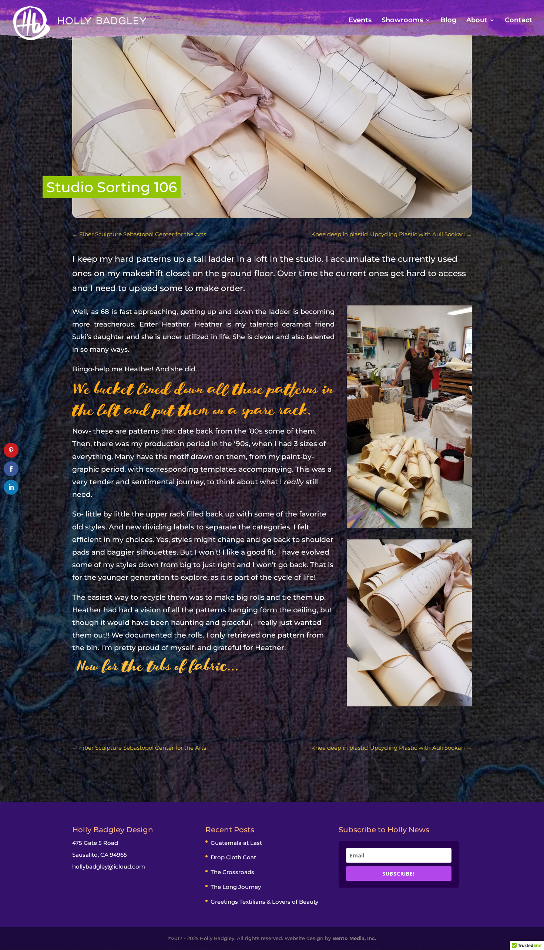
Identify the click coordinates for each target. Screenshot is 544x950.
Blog (448, 20)
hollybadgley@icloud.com (108, 866)
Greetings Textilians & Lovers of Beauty (264, 901)
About (476, 20)
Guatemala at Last (236, 842)
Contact (518, 20)
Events (360, 20)
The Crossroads (232, 872)
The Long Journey (236, 886)
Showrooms (402, 20)
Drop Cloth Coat (233, 857)
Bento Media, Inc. (354, 938)
